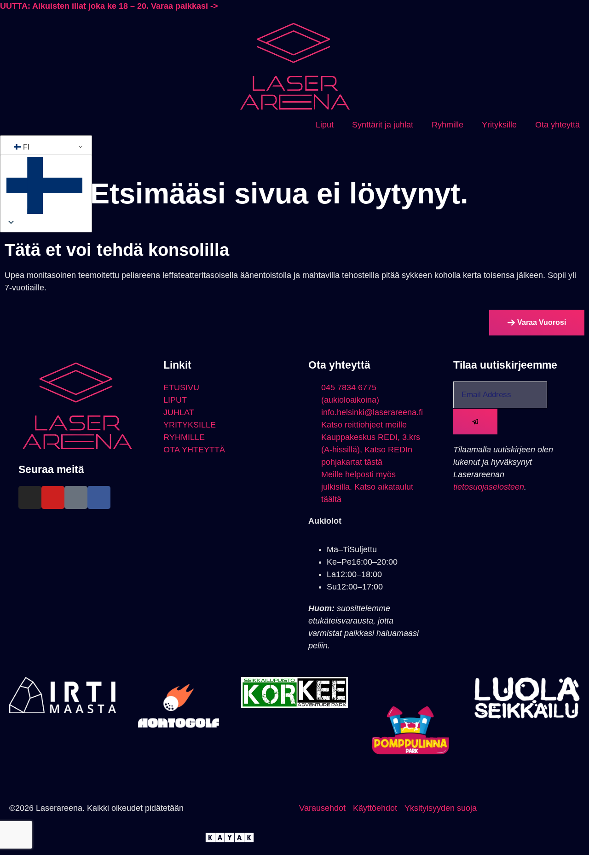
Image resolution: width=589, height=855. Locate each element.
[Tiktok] (75, 497)
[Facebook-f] (98, 497)
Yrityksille (499, 124)
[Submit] (475, 421)
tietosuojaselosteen (488, 486)
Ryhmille (447, 124)
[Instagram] (29, 497)
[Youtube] (52, 497)
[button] (44, 187)
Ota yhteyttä (557, 124)
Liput (325, 124)
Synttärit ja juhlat (382, 124)
